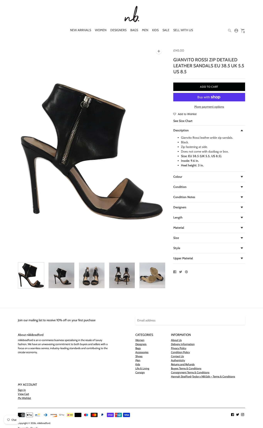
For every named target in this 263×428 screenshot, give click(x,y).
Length (178, 217)
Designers (118, 30)
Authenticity (178, 360)
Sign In (22, 390)
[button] (185, 114)
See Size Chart (183, 121)
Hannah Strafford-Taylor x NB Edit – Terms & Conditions (203, 376)
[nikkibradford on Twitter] (237, 414)
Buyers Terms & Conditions (186, 368)
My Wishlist (24, 398)
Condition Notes (184, 197)
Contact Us (177, 356)
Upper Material (183, 258)
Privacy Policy (178, 348)
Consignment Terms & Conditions (190, 372)
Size (176, 238)
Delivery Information (183, 344)
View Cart (23, 394)
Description (181, 130)
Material (178, 227)
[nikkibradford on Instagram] (242, 414)
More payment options (209, 106)
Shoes (138, 356)
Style (176, 248)
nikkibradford (43, 423)
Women (100, 30)
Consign (140, 372)
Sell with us (183, 30)
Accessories (141, 352)
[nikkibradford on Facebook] (232, 414)
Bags (134, 30)
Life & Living (142, 368)
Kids (155, 30)
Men (145, 30)
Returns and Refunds (183, 364)
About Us (176, 340)
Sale (165, 30)
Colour (177, 177)
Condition (180, 187)
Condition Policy (180, 352)
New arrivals (80, 30)
